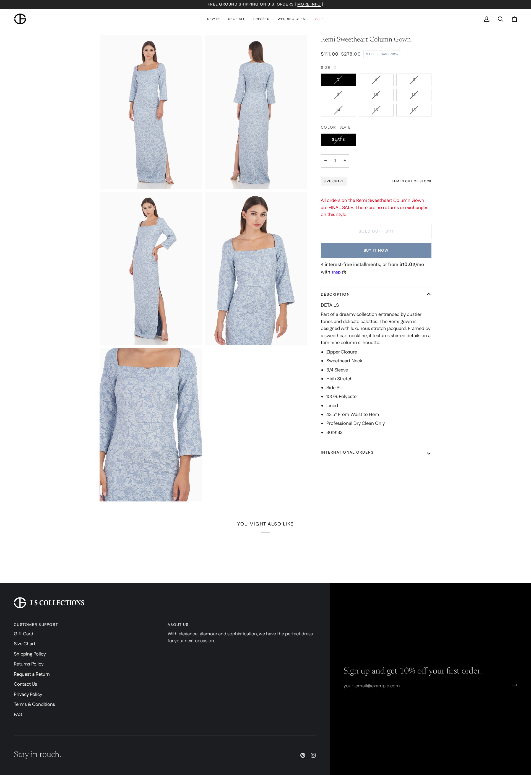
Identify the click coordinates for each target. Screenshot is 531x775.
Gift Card (23, 634)
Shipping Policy (30, 654)
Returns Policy (29, 664)
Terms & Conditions (34, 704)
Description (335, 294)
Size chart (334, 181)
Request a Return (32, 674)
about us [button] (178, 625)
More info (309, 4)
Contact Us (25, 684)
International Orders (347, 452)
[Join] (512, 685)
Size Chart (24, 644)
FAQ (18, 714)
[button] (236, 19)
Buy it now (376, 250)
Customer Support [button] (36, 625)
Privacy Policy (28, 694)
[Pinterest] (302, 755)
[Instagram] (313, 755)
